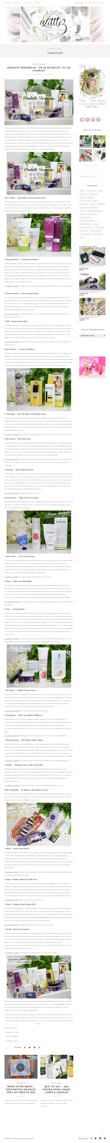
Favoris (54, 1083)
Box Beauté (21, 1083)
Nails (82, 210)
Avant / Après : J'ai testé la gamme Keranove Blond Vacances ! (89, 317)
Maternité (93, 207)
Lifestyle (84, 204)
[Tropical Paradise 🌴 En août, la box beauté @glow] (85, 141)
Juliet (41, 853)
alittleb (39, 74)
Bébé (100, 190)
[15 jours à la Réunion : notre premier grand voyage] (99, 141)
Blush (82, 190)
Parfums (83, 214)
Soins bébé (99, 227)
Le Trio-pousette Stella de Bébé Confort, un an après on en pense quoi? (91, 291)
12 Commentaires (48, 74)
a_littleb (15, 1032)
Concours (93, 194)
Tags (82, 237)
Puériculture (85, 224)
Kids (95, 200)
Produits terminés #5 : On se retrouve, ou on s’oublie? (38, 69)
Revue (60, 1083)
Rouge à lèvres (86, 227)
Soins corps (95, 230)
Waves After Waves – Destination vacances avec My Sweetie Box (21, 1090)
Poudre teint (85, 217)
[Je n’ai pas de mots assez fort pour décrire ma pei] (99, 155)
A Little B (15, 1041)
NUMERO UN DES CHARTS (89, 246)
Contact (37, 2)
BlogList (27, 2)
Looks (92, 204)
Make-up (101, 204)
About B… (17, 2)
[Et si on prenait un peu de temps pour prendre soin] (85, 155)
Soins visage (97, 234)
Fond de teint (85, 200)
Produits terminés (39, 64)
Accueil (8, 2)
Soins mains (84, 234)
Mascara (83, 207)
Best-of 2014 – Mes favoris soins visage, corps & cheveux (57, 1090)
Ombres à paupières (94, 210)
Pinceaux (92, 214)
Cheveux (83, 194)
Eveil (82, 197)
